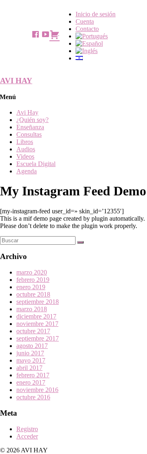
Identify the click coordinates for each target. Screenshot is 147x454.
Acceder (27, 436)
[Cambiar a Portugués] (92, 36)
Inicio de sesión (96, 14)
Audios (25, 149)
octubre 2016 (33, 397)
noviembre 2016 (37, 389)
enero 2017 (30, 382)
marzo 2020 (31, 272)
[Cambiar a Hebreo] (79, 58)
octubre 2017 (33, 331)
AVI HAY (16, 80)
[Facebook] (35, 34)
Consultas (29, 134)
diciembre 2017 (36, 316)
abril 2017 (29, 367)
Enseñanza (30, 127)
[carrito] (54, 33)
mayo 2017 (30, 360)
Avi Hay (27, 112)
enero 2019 (30, 286)
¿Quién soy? (32, 119)
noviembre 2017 (37, 323)
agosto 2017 (32, 345)
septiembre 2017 (37, 338)
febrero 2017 (32, 375)
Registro (27, 428)
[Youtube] (45, 34)
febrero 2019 (32, 279)
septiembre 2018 (37, 301)
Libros (24, 141)
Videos (25, 156)
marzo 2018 (31, 309)
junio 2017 (30, 353)
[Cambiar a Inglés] (87, 50)
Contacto (87, 28)
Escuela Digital (36, 163)
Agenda (26, 171)
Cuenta (85, 21)
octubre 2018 (33, 294)
